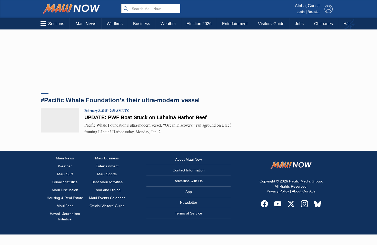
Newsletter (188, 202)
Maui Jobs (65, 206)
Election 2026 (199, 24)
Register (314, 12)
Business (141, 24)
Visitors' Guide (271, 24)
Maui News (86, 24)
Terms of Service (188, 213)
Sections (56, 24)
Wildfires (115, 24)
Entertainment (234, 24)
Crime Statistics (64, 182)
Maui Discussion (65, 190)
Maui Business (107, 158)
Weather (168, 24)
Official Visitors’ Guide (107, 206)
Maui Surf (65, 174)
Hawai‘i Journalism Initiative (65, 216)
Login (301, 12)
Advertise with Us (189, 181)
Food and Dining (107, 190)
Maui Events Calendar (107, 198)
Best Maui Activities (107, 182)
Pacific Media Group (305, 181)
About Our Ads (303, 191)
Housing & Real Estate (65, 198)
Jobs (299, 24)
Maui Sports (107, 174)
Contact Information (189, 170)
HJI (346, 24)
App (188, 192)
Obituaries (323, 24)
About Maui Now (188, 159)
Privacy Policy (278, 191)
